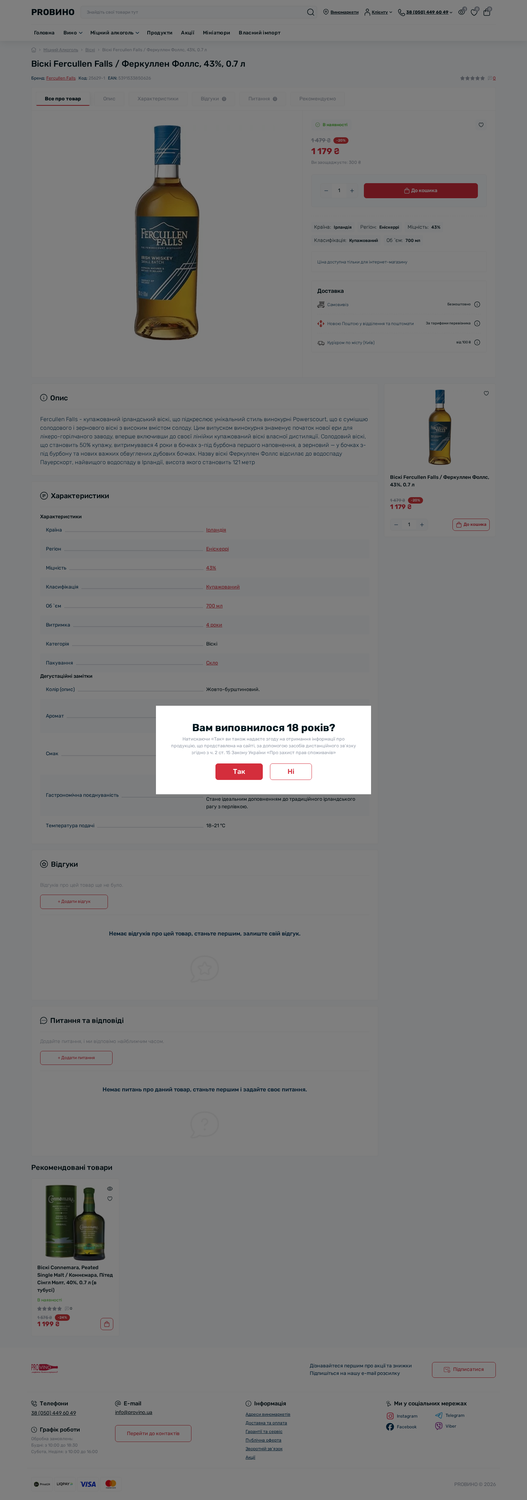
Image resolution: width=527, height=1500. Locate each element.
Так (239, 771)
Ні (291, 771)
